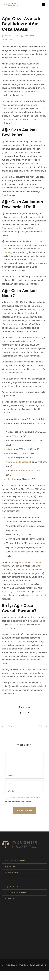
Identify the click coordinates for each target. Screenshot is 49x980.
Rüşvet (9, 458)
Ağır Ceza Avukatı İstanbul (15, 860)
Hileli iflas (11, 479)
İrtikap (9, 449)
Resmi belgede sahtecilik (18, 462)
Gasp (17, 419)
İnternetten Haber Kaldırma (15, 892)
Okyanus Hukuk (11, 36)
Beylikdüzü (29, 36)
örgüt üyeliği (19, 552)
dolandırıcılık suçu (23, 470)
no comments (11, 39)
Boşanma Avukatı (11, 886)
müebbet (23, 562)
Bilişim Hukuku (10, 866)
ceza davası (15, 641)
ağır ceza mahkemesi (35, 595)
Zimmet (10, 453)
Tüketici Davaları (11, 873)
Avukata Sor (9, 899)
